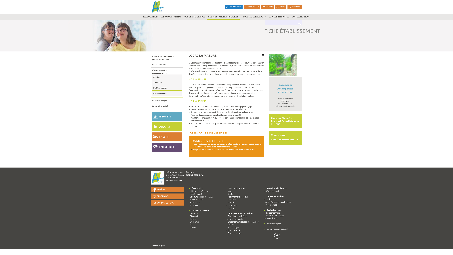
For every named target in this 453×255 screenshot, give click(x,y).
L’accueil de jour (159, 65)
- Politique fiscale (271, 205)
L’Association (196, 188)
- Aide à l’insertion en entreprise (277, 202)
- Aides (229, 191)
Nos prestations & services (239, 213)
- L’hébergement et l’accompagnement (242, 222)
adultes (164, 126)
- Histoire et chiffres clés (199, 191)
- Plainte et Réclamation (274, 216)
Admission (157, 82)
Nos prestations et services (223, 17)
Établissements (160, 88)
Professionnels (160, 94)
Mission (156, 77)
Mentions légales (272, 224)
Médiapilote (161, 245)
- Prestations (269, 199)
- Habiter (230, 208)
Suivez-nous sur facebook (276, 229)
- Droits (229, 194)
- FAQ (191, 225)
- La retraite (231, 205)
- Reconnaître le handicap (237, 197)
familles (165, 136)
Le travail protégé (160, 106)
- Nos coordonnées (272, 213)
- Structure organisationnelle (201, 197)
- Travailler (231, 202)
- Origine (192, 219)
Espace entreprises (279, 17)
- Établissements (196, 200)
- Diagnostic (194, 216)
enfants (165, 116)
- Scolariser (231, 200)
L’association (150, 17)
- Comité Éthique (271, 218)
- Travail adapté (233, 230)
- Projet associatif (196, 194)
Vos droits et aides (194, 17)
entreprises (167, 147)
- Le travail (230, 225)
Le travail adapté (159, 101)
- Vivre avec (194, 222)
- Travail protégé (233, 233)
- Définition (193, 213)
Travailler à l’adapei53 (253, 17)
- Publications (194, 202)
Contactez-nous (301, 17)
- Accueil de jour (233, 227)
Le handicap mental (171, 17)
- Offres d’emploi (271, 191)
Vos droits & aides (235, 188)
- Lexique (192, 227)
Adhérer (161, 190)
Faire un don (163, 196)
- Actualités (193, 205)
